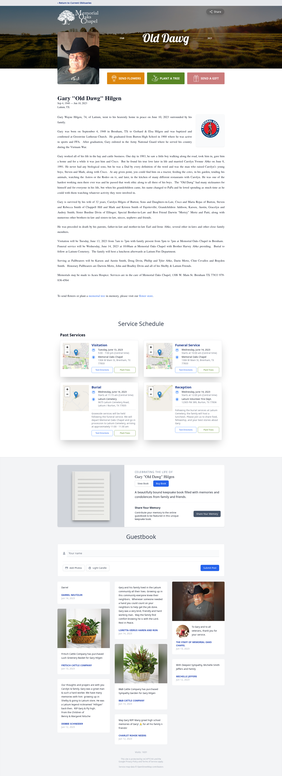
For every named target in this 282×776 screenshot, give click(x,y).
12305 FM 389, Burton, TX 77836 (199, 402)
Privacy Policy (132, 761)
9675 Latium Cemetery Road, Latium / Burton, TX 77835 (113, 404)
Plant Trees (125, 369)
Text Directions (102, 369)
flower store (146, 296)
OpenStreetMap (144, 766)
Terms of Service (149, 761)
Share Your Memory (207, 513)
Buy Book (161, 483)
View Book (143, 483)
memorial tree (97, 296)
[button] (76, 352)
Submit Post (209, 567)
